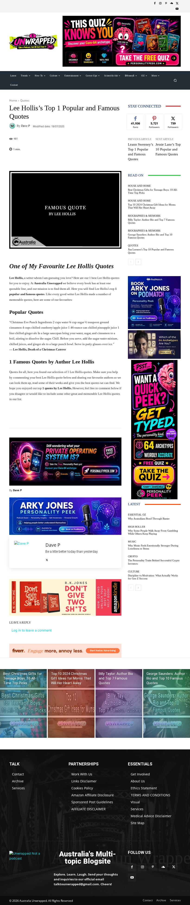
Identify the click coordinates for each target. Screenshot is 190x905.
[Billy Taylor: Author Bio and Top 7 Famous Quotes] (118, 703)
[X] (177, 3)
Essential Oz (137, 514)
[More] (120, 161)
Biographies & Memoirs (144, 216)
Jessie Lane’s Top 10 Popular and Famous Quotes (168, 149)
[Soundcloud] (171, 3)
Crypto (133, 556)
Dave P (25, 125)
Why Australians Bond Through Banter (149, 518)
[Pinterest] (166, 3)
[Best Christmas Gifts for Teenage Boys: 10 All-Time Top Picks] (23, 703)
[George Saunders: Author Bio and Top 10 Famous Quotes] (166, 703)
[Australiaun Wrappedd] (28, 857)
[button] (175, 80)
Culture (133, 571)
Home (13, 100)
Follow (154, 117)
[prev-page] (131, 262)
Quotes (24, 100)
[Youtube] (177, 9)
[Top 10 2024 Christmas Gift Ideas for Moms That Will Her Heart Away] (71, 703)
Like (135, 117)
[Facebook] (155, 3)
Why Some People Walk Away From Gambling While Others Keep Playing (153, 532)
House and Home (139, 186)
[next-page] (138, 262)
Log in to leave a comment (32, 630)
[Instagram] (160, 3)
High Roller (136, 527)
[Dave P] (13, 126)
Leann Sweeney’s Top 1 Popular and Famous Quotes (140, 152)
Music (132, 541)
